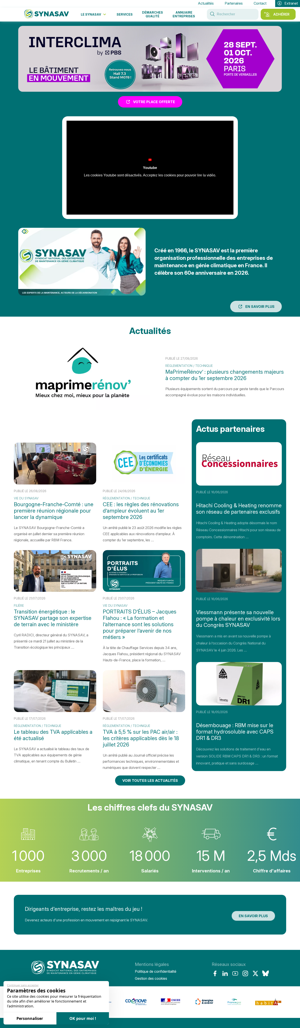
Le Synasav (91, 14)
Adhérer (281, 14)
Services (125, 14)
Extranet (291, 3)
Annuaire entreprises (184, 14)
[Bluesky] (265, 973)
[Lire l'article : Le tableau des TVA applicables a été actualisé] (55, 720)
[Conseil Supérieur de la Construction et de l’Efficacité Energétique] (148, 1004)
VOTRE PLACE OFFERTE (154, 102)
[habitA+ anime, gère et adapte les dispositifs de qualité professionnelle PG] (245, 1004)
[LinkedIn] (225, 973)
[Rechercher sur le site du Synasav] (212, 14)
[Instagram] (245, 973)
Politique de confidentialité (155, 971)
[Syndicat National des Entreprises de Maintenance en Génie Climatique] (65, 971)
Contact (260, 3)
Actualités (206, 3)
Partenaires (234, 3)
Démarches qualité (152, 14)
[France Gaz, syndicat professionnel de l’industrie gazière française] (211, 1004)
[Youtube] (235, 973)
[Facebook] (215, 973)
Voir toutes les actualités (150, 780)
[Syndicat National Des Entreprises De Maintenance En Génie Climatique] (46, 14)
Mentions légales (152, 964)
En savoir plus (260, 306)
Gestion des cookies (151, 978)
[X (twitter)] (255, 973)
